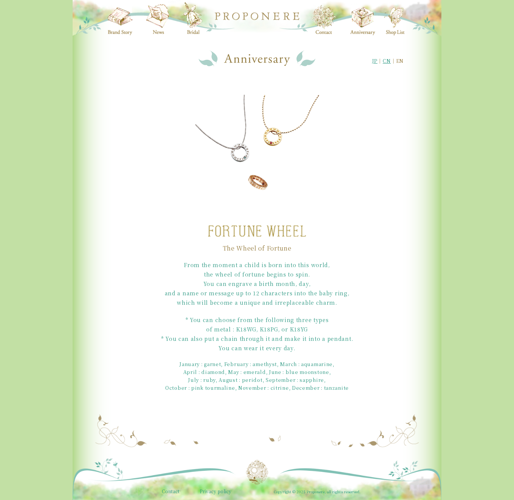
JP (374, 60)
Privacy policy (215, 491)
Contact (170, 491)
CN (387, 60)
